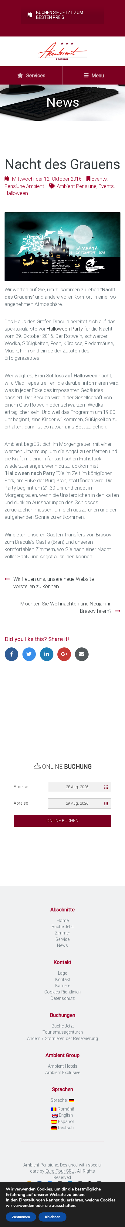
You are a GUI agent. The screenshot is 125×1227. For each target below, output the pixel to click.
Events (99, 179)
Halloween (16, 193)
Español (65, 1121)
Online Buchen (62, 820)
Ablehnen (52, 1217)
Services (35, 75)
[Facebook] (13, 654)
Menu (97, 75)
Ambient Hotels (62, 1066)
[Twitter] (31, 654)
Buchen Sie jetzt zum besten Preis (59, 15)
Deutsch (65, 1127)
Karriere (62, 985)
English (65, 1115)
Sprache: (60, 1100)
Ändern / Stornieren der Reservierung (62, 1038)
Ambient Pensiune (76, 186)
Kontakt (62, 979)
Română (65, 1109)
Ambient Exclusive (62, 1072)
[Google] (66, 654)
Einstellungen (32, 1200)
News (62, 945)
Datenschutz (63, 998)
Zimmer (62, 933)
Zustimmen (21, 1217)
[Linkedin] (48, 654)
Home (63, 920)
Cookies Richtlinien (62, 992)
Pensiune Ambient (24, 186)
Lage (62, 973)
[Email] (83, 654)
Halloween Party (65, 329)
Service (62, 939)
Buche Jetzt (63, 926)
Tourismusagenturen (62, 1032)
